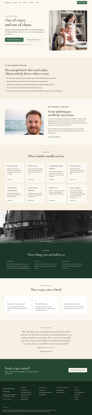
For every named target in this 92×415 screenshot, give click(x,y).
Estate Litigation (42, 394)
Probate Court (42, 390)
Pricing (25, 2)
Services (15, 2)
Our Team (30, 2)
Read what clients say (46, 351)
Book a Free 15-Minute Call (14, 39)
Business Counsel (61, 392)
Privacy (7, 407)
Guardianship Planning (26, 392)
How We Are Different (80, 392)
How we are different (54, 136)
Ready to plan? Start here (33, 39)
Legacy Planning (24, 399)
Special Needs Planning (26, 394)
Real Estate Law (60, 390)
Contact (37, 2)
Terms (4, 407)
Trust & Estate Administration (45, 392)
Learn (20, 2)
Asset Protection (25, 397)
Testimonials (77, 394)
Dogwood (8, 3)
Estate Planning (24, 390)
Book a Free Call (82, 2)
